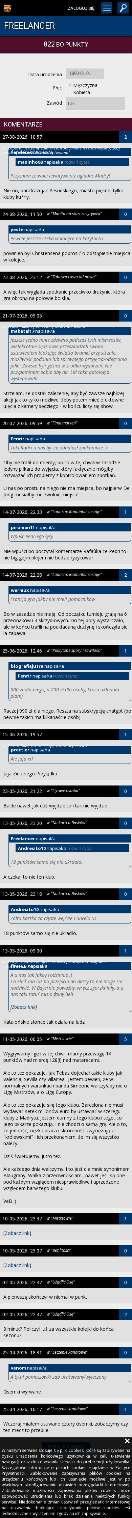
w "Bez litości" (59, 1250)
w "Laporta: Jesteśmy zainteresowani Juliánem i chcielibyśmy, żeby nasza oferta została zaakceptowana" (61, 150)
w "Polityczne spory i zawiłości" (74, 650)
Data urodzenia (45, 74)
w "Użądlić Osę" (61, 1282)
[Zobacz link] (23, 1007)
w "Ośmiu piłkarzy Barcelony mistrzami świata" (44, 326)
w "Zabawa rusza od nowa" (71, 276)
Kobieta (81, 92)
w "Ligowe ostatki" (63, 790)
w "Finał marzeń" (62, 422)
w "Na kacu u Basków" (67, 822)
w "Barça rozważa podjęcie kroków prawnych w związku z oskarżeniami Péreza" (54, 964)
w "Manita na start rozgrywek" (74, 213)
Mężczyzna (85, 85)
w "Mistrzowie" (60, 1038)
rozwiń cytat (76, 162)
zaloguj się (81, 8)
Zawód (54, 103)
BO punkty (66, 44)
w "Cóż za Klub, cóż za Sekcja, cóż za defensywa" (45, 745)
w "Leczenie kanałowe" (67, 1352)
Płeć (57, 87)
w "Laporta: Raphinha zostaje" (74, 511)
